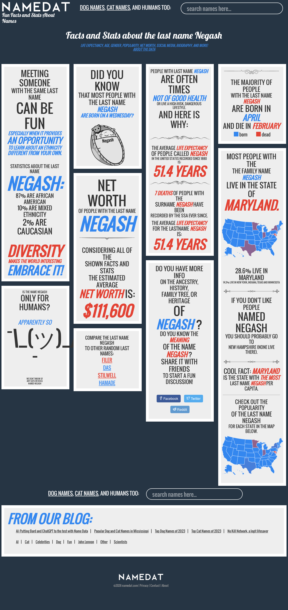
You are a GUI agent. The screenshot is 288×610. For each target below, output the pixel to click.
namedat (127, 585)
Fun (69, 541)
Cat (27, 541)
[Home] (141, 579)
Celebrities (43, 541)
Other (104, 541)
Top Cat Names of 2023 (206, 531)
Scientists (120, 541)
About (165, 585)
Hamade (107, 383)
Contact (155, 585)
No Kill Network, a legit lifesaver (247, 531)
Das (107, 367)
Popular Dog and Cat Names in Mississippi (121, 531)
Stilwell (107, 375)
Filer (107, 360)
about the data (144, 49)
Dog (58, 541)
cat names (118, 7)
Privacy (144, 585)
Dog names (92, 7)
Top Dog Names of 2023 (170, 531)
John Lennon (86, 541)
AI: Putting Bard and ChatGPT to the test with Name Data (52, 531)
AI (17, 541)
